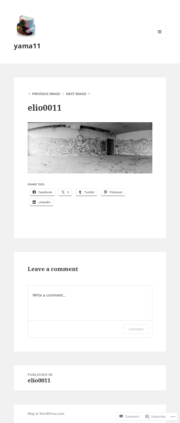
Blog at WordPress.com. (46, 413)
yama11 (27, 45)
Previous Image (46, 94)
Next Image (76, 94)
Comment (136, 329)
